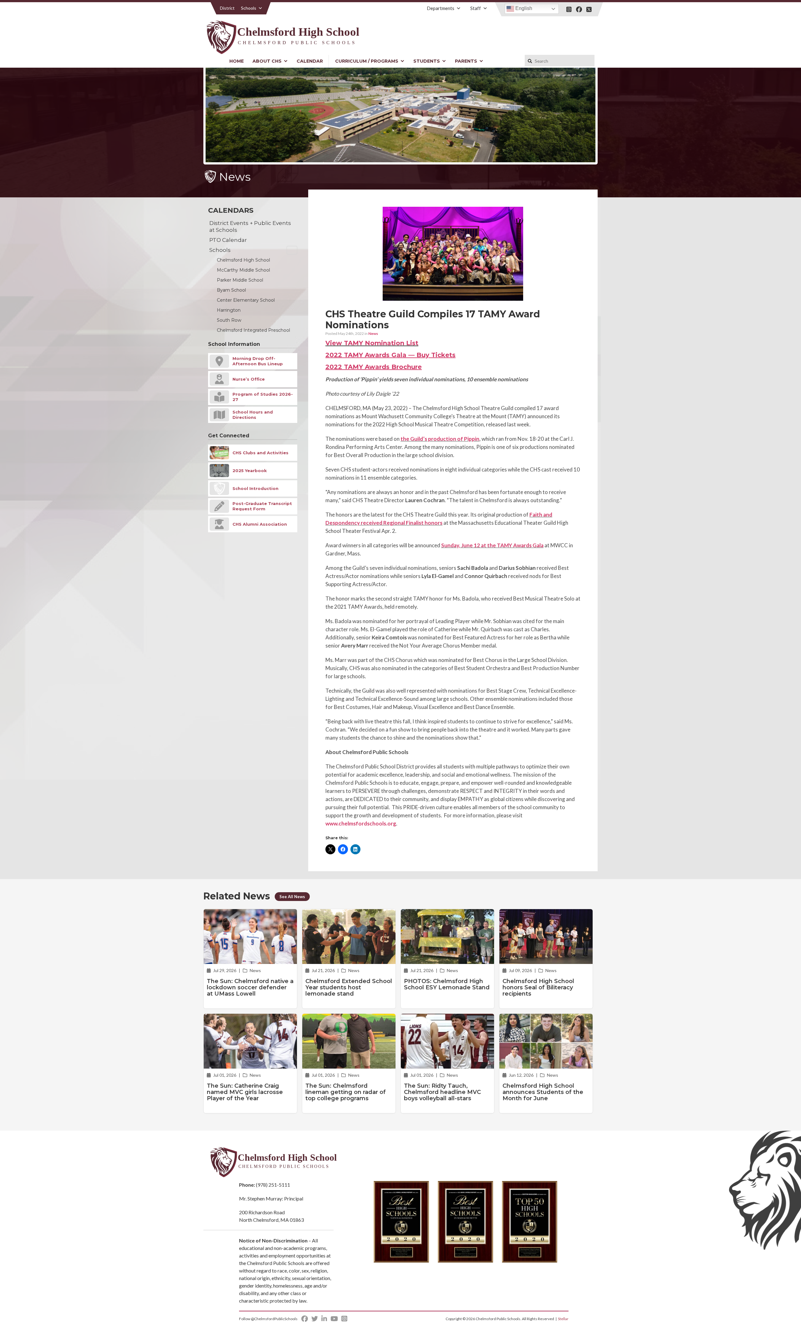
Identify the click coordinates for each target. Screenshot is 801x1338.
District (227, 8)
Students (426, 61)
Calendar (310, 61)
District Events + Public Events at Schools (250, 226)
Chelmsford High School (243, 260)
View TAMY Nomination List (371, 343)
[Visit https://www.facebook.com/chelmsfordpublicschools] (579, 9)
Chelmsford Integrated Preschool (253, 330)
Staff (475, 8)
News (373, 333)
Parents (466, 61)
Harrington (229, 310)
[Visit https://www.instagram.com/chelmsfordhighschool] (569, 9)
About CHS (267, 61)
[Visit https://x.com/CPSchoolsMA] (589, 9)
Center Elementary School (246, 300)
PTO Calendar (228, 240)
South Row (229, 320)
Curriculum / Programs (366, 61)
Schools (248, 8)
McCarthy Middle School (243, 270)
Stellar (563, 1318)
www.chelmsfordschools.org (360, 823)
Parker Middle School (240, 280)
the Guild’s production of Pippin (439, 438)
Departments (440, 8)
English (523, 8)
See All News (292, 896)
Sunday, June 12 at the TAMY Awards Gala (492, 545)
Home (236, 61)
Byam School (231, 290)
